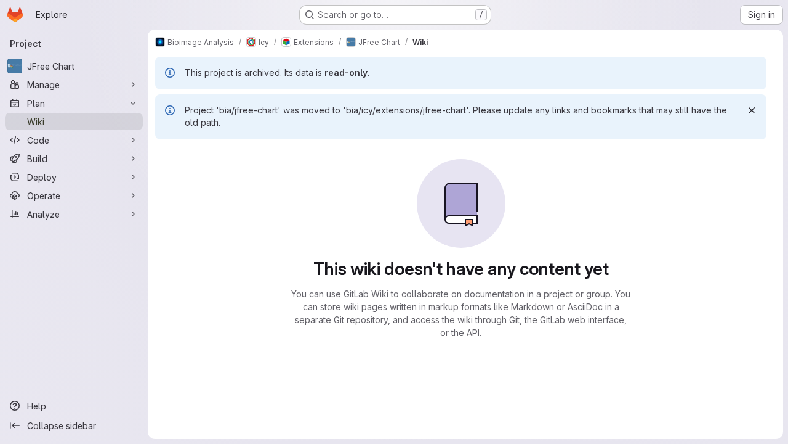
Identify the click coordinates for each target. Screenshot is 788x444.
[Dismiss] (751, 110)
